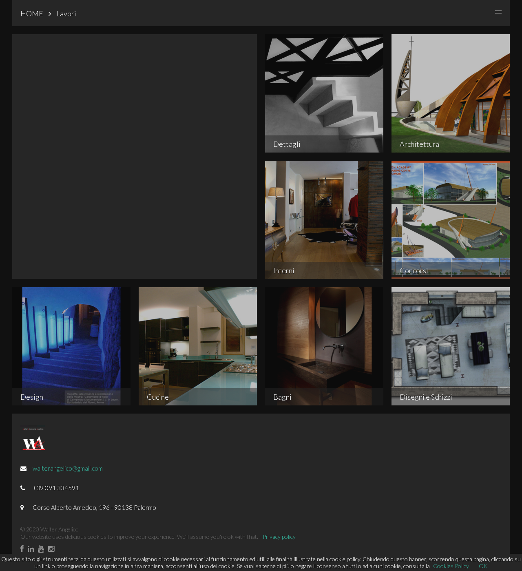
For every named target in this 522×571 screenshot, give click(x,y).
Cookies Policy (451, 565)
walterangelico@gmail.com (68, 468)
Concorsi (414, 270)
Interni (283, 270)
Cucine (158, 396)
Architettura (419, 143)
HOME (31, 13)
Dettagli (287, 143)
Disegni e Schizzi (426, 396)
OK (483, 565)
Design (31, 396)
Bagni (282, 396)
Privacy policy (279, 536)
